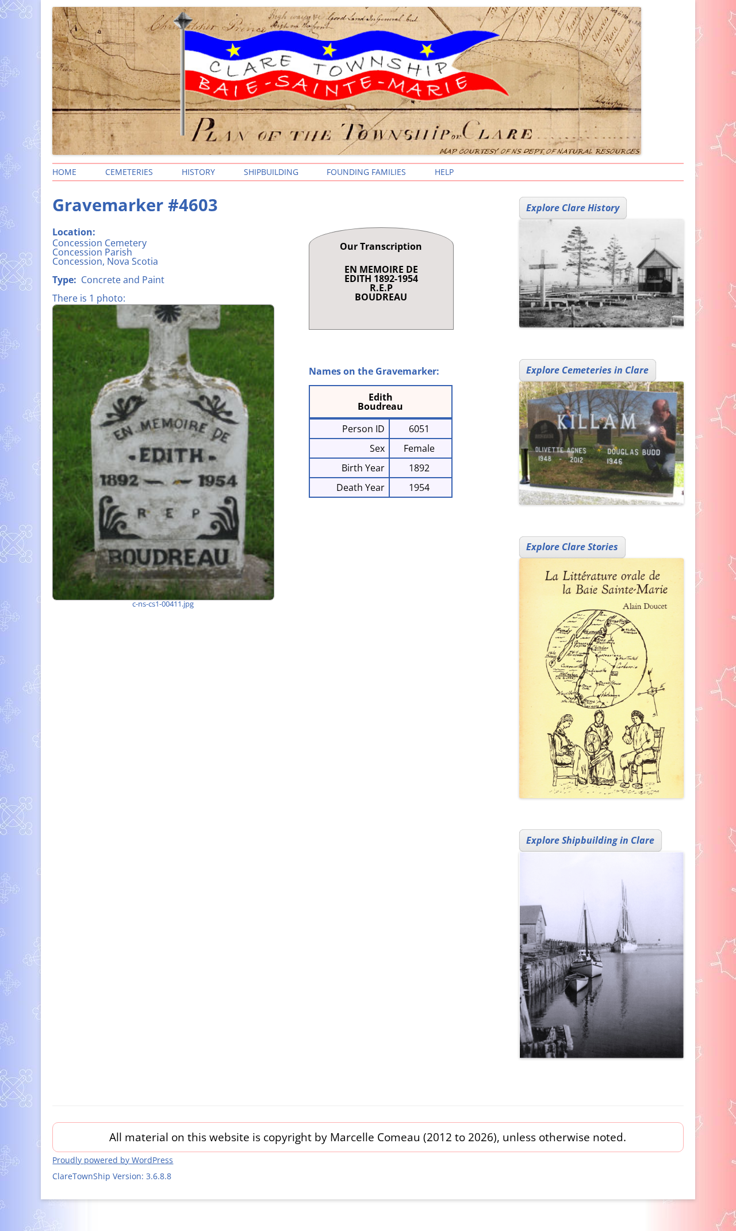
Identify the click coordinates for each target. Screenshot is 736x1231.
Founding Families (366, 171)
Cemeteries (129, 171)
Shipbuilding (271, 171)
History (198, 171)
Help (444, 171)
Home (64, 171)
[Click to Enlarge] (162, 452)
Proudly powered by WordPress (112, 1159)
